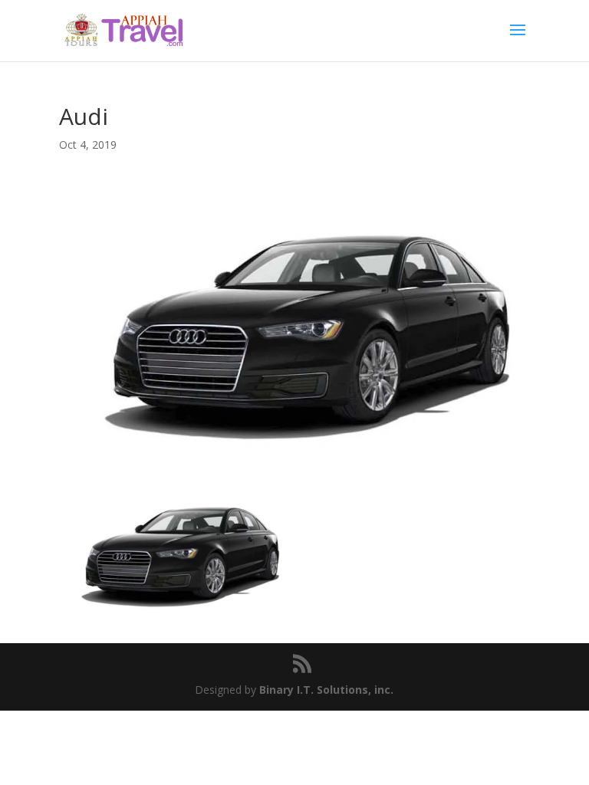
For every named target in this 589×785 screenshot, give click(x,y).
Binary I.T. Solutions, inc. (326, 689)
